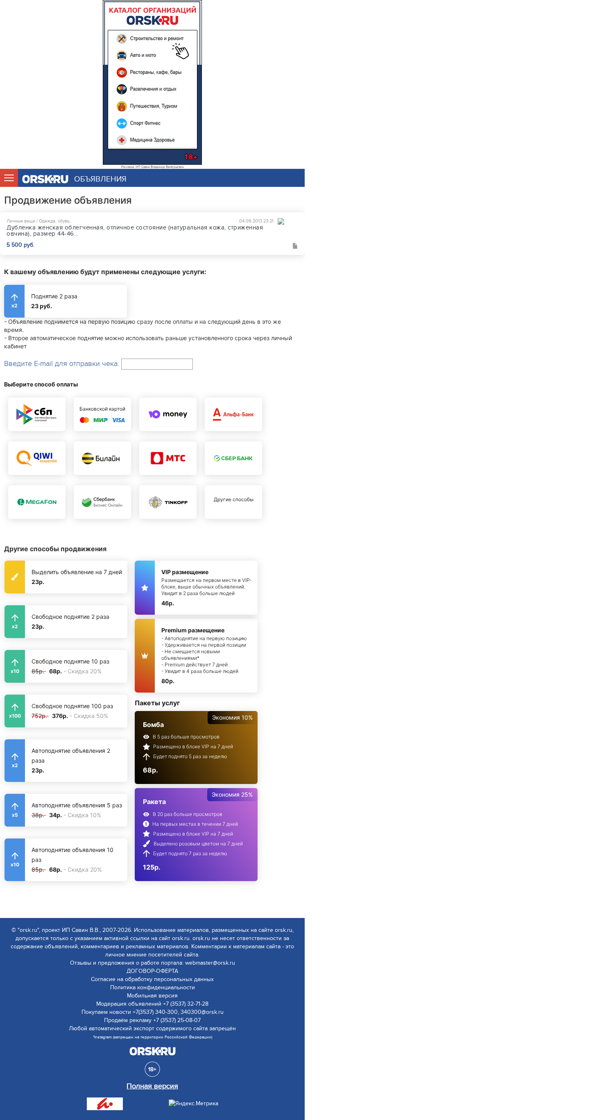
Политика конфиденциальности (152, 987)
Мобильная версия (152, 995)
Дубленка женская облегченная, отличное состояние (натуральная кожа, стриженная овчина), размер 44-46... (135, 230)
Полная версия (152, 1086)
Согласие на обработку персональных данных (152, 979)
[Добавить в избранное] (295, 246)
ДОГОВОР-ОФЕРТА (152, 971)
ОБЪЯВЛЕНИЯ (100, 179)
